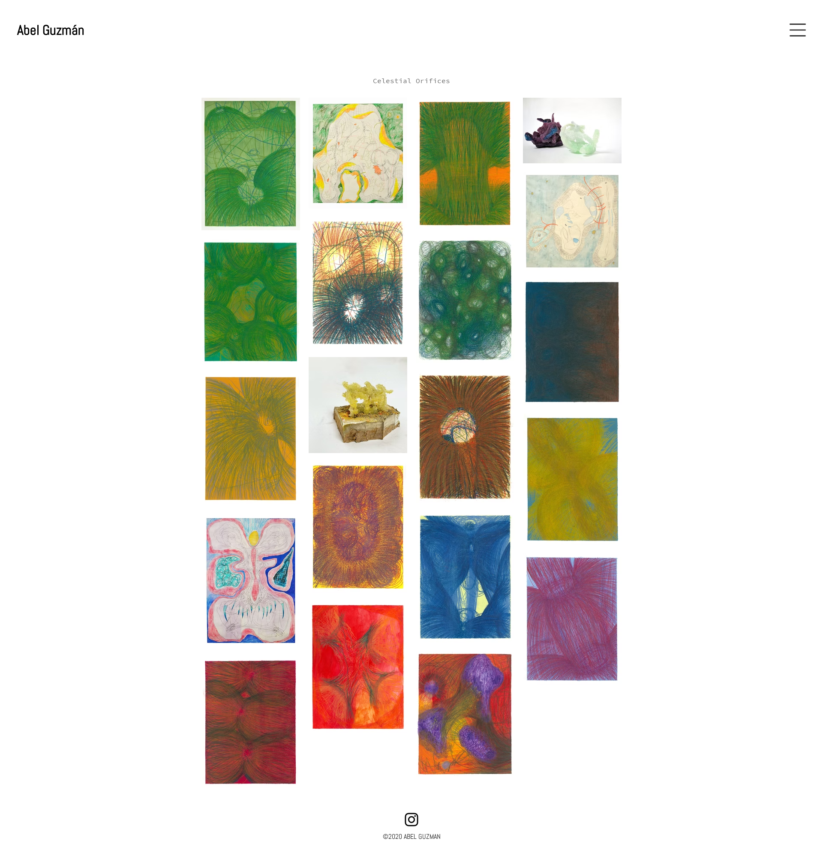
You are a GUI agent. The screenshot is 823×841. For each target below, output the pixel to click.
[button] (798, 30)
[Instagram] (411, 820)
